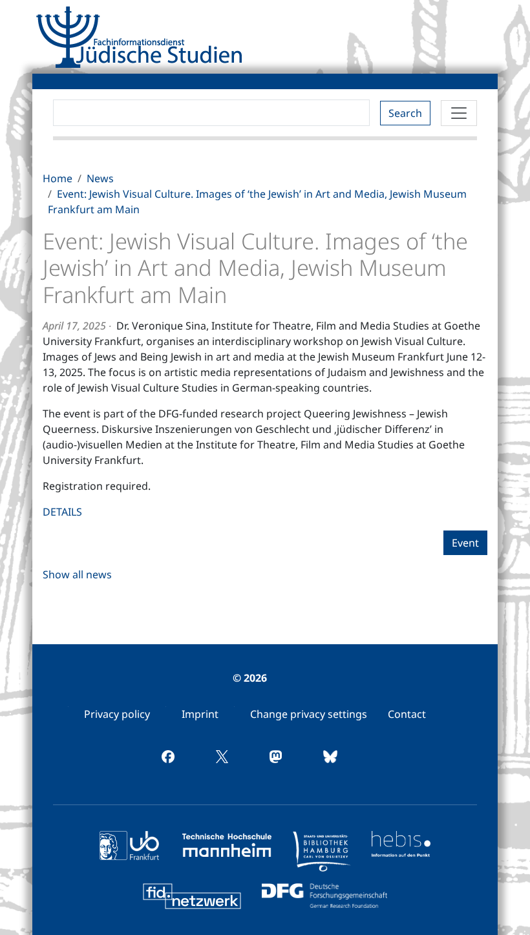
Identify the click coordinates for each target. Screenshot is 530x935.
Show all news (77, 574)
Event (465, 543)
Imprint (200, 714)
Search (405, 113)
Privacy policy (117, 714)
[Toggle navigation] (459, 113)
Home (57, 178)
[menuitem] (117, 714)
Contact (407, 714)
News (100, 178)
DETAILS (62, 512)
